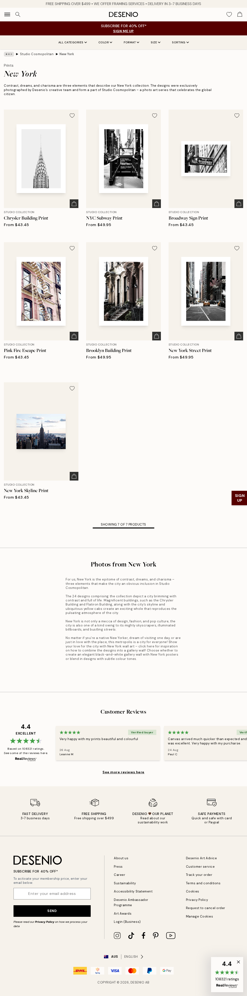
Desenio (137, 982)
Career (119, 875)
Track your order (199, 875)
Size (154, 42)
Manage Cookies (199, 916)
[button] (227, 974)
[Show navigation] (7, 14)
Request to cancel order (205, 908)
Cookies (192, 891)
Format (130, 42)
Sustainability (125, 883)
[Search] (18, 14)
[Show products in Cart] (239, 14)
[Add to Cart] (74, 203)
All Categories (70, 42)
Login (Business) (127, 922)
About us (121, 858)
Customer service (200, 867)
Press (118, 867)
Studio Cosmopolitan (37, 54)
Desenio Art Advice (201, 858)
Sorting (178, 42)
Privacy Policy (44, 922)
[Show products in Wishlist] (229, 14)
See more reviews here (123, 772)
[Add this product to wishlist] (72, 116)
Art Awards (122, 913)
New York (67, 54)
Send (52, 911)
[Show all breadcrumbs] (9, 54)
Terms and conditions (203, 883)
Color (103, 42)
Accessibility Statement (133, 891)
